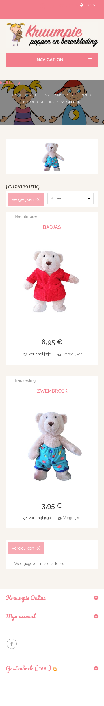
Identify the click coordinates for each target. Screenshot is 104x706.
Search (38, 9)
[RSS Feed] (55, 668)
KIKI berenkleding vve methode (58, 95)
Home (17, 95)
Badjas (52, 227)
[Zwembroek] (52, 444)
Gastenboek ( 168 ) (28, 668)
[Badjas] (52, 281)
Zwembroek (52, 391)
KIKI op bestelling (39, 102)
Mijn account (21, 616)
